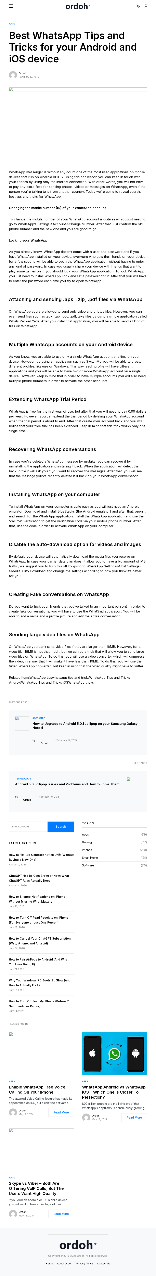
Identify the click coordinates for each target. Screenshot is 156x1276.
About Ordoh (64, 1263)
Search (61, 826)
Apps (12, 23)
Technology (23, 778)
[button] (11, 6)
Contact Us (103, 1263)
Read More (61, 1112)
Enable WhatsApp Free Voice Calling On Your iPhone (37, 1090)
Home (49, 1263)
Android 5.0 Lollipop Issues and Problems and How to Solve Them (67, 784)
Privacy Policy (84, 1263)
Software (38, 718)
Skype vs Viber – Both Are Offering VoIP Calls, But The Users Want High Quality (36, 1188)
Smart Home (90, 857)
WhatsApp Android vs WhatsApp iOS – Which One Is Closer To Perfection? (114, 1092)
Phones (87, 850)
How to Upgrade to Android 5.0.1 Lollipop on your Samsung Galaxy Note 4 (85, 726)
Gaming (87, 842)
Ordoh (22, 73)
